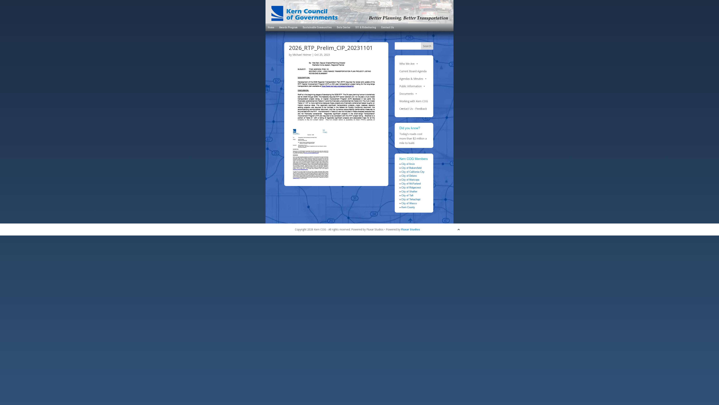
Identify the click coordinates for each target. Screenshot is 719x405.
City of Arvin (408, 164)
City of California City (412, 171)
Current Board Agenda (413, 71)
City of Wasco (409, 203)
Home (271, 27)
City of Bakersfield (411, 167)
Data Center (343, 27)
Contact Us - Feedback (413, 108)
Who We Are (407, 63)
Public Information (410, 86)
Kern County (408, 207)
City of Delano (409, 175)
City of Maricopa (410, 179)
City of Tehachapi (410, 199)
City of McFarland (411, 183)
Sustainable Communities (317, 27)
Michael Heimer (301, 54)
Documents (406, 93)
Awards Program (288, 27)
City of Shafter (409, 191)
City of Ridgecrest (411, 187)
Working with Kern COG (413, 101)
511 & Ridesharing (365, 27)
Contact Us (387, 27)
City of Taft (407, 195)
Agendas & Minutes (411, 78)
